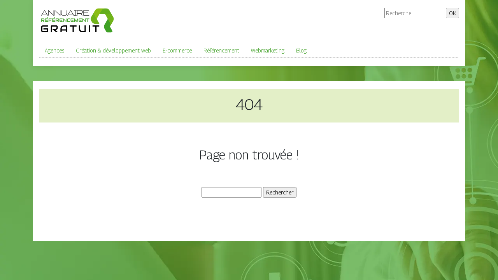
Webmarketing (267, 50)
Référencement (221, 50)
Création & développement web (113, 50)
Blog (301, 50)
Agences (54, 50)
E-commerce (177, 50)
